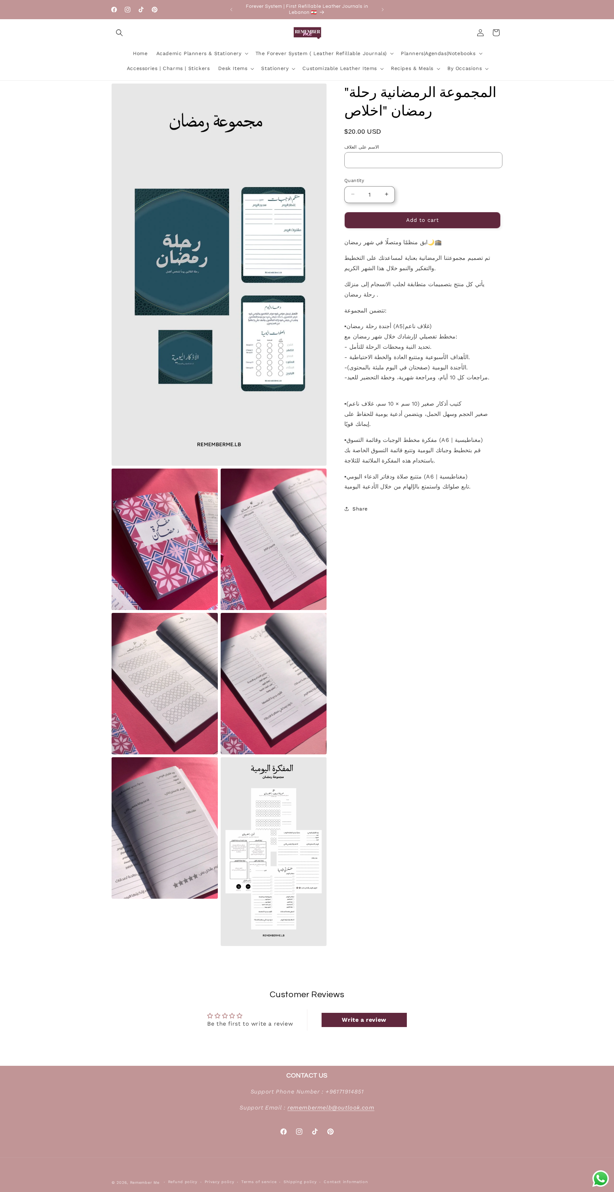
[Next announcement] (383, 9)
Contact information (346, 1182)
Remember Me (145, 1182)
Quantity (354, 180)
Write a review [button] (364, 1019)
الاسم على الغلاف (361, 146)
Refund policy (183, 1182)
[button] (119, 33)
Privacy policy (220, 1182)
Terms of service (258, 1182)
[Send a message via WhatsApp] (600, 1178)
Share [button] (360, 508)
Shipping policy (300, 1182)
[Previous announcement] (231, 9)
